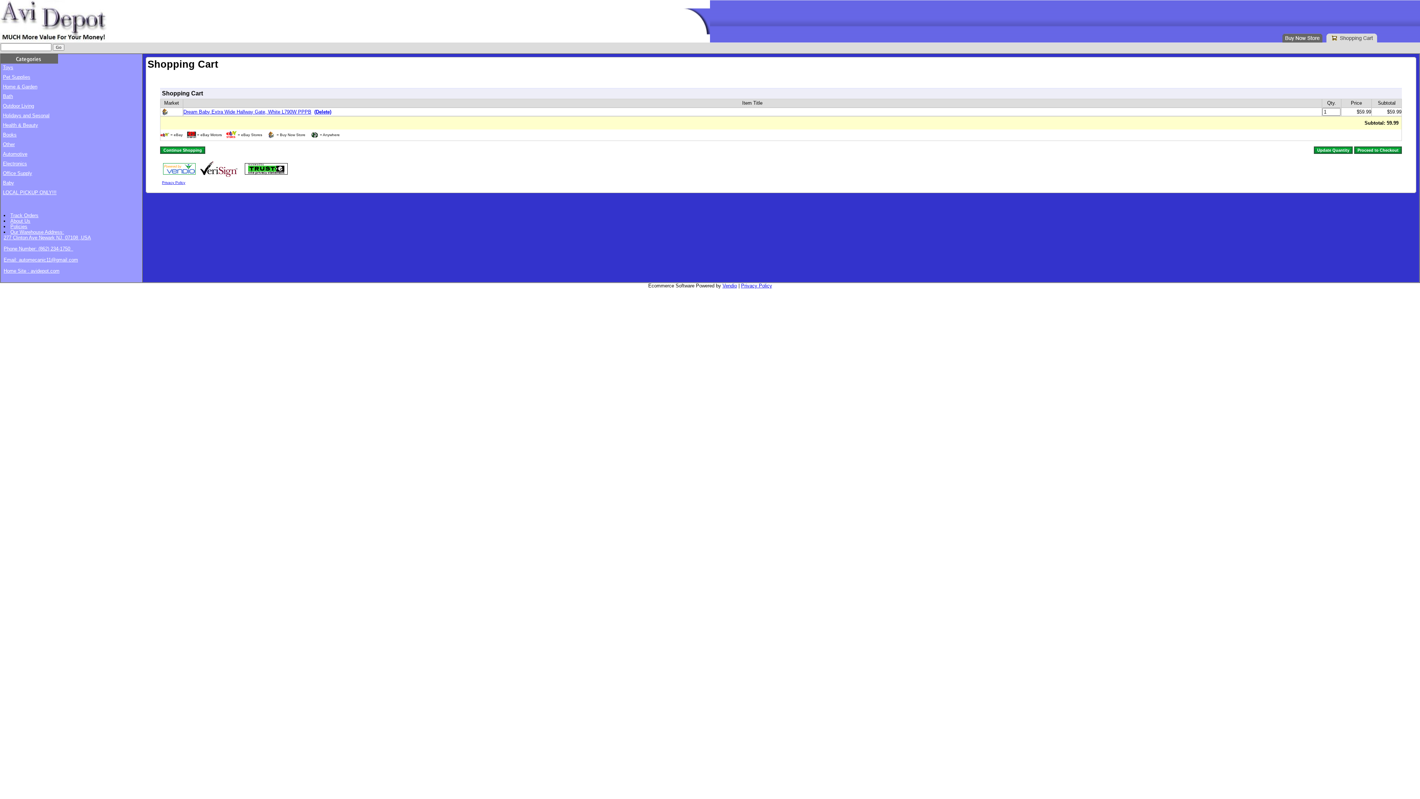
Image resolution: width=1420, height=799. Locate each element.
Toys (8, 67)
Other (9, 144)
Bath (8, 96)
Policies (18, 226)
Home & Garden (20, 87)
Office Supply (17, 173)
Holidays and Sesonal (26, 115)
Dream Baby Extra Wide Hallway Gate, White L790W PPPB (247, 112)
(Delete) (322, 112)
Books (10, 135)
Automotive (15, 154)
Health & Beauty (20, 125)
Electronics (15, 163)
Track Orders (24, 215)
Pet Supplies (16, 77)
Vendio (730, 286)
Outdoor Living (18, 106)
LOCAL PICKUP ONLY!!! (30, 192)
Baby (8, 183)
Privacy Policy (173, 183)
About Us (20, 221)
